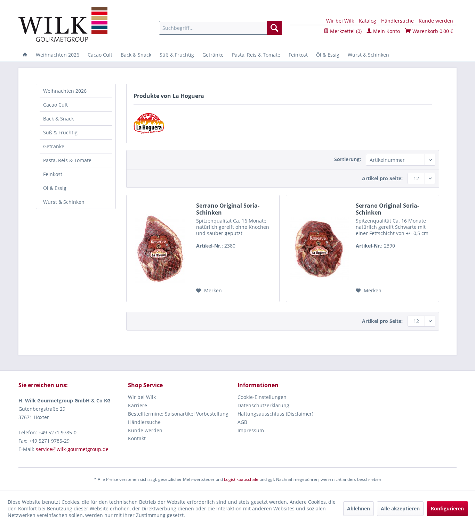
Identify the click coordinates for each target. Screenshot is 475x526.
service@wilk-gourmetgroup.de (72, 449)
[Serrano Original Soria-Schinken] (159, 248)
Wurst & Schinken (63, 202)
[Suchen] (274, 28)
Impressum (251, 430)
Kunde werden (436, 20)
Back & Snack (58, 118)
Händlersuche (397, 20)
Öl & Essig (54, 188)
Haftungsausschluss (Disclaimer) (275, 413)
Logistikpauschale (241, 479)
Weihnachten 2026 (65, 90)
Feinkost (52, 174)
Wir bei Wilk (340, 20)
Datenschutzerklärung (263, 405)
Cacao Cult (55, 104)
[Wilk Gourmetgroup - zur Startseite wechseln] (62, 24)
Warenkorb (432, 31)
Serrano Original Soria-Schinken (227, 209)
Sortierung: (347, 159)
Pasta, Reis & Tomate (67, 160)
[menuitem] (220, 28)
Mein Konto (386, 31)
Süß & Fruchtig (60, 132)
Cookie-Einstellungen (262, 397)
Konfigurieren (447, 508)
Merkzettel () (345, 31)
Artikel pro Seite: (382, 178)
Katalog (367, 20)
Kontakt (137, 438)
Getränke (53, 146)
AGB (242, 422)
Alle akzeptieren (400, 508)
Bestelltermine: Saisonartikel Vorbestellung (178, 413)
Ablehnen (358, 508)
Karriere (137, 405)
